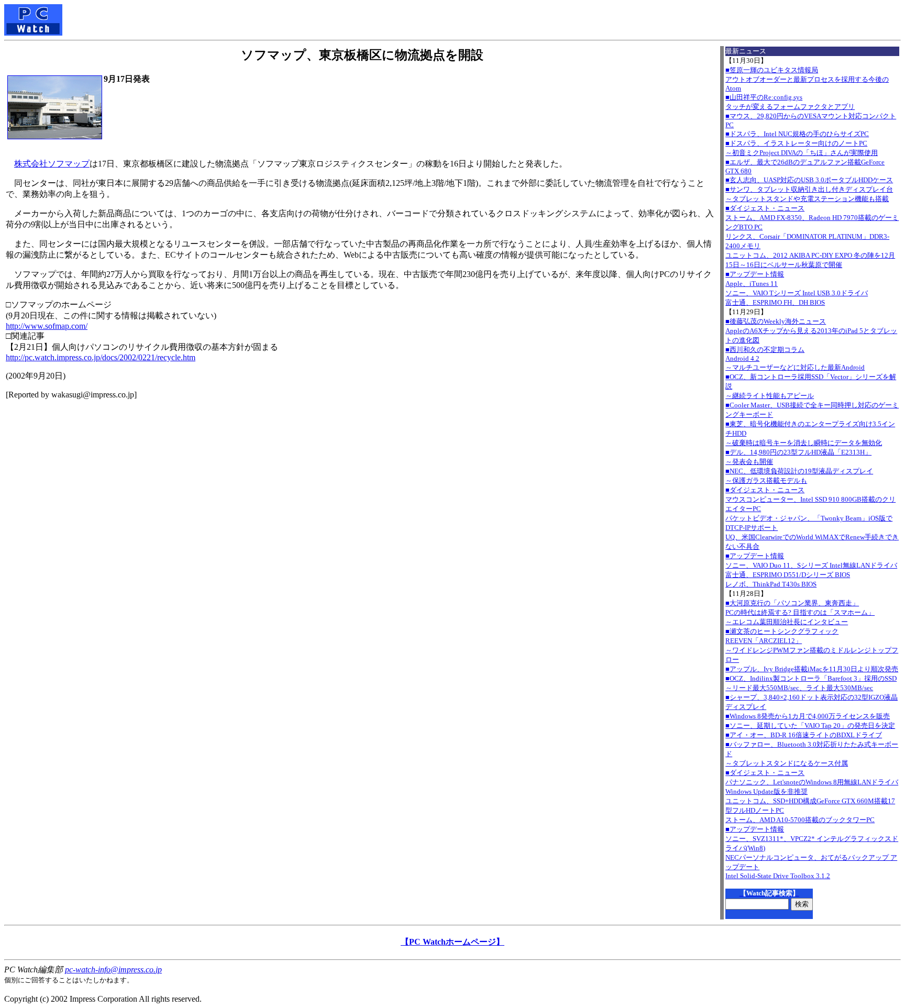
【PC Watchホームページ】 (452, 941)
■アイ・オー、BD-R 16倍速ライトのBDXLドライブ (803, 735)
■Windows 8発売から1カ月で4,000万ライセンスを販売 (807, 716)
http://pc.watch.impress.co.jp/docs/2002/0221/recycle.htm (100, 357)
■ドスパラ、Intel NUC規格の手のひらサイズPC (797, 134)
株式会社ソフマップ (52, 163)
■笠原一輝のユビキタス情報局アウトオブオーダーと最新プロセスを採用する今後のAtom (807, 79)
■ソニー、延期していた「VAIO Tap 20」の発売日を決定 (810, 725)
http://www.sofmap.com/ (46, 326)
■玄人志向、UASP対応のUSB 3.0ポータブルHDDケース (809, 180)
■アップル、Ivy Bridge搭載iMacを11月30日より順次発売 (811, 669)
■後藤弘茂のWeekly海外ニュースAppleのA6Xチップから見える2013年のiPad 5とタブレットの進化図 (811, 330)
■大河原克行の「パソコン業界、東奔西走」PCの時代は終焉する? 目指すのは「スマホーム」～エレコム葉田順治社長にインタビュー (800, 612)
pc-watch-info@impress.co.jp (113, 969)
